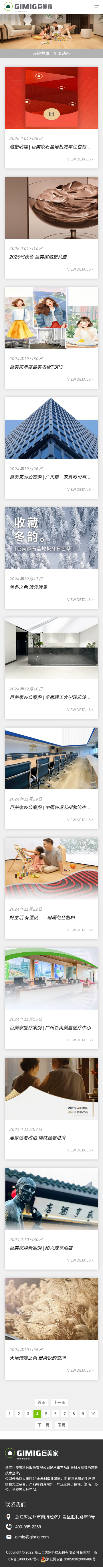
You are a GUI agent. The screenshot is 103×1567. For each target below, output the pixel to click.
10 (93, 1413)
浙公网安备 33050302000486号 (71, 1559)
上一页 (60, 1402)
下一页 (43, 1425)
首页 (41, 1402)
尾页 (62, 1425)
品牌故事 (41, 53)
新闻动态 (62, 53)
